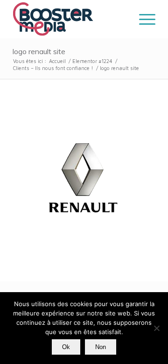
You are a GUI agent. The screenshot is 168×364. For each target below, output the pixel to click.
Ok (66, 346)
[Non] (156, 328)
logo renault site (39, 51)
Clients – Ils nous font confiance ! (53, 68)
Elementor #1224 (92, 61)
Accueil (57, 61)
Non (100, 346)
